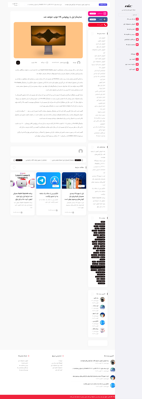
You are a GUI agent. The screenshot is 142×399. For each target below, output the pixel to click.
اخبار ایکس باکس (100, 91)
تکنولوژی (102, 124)
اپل (97, 250)
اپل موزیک (94, 255)
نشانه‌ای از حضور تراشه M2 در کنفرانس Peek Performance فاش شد (36, 160)
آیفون (95, 233)
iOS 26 (102, 228)
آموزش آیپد (102, 38)
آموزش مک (102, 68)
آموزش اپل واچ (101, 47)
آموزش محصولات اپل (99, 62)
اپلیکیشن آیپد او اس (99, 74)
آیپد (94, 248)
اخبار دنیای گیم (101, 100)
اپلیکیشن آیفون (100, 262)
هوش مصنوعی (101, 274)
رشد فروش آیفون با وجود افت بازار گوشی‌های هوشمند (83, 4)
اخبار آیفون (79, 212)
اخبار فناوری (102, 103)
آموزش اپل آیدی (100, 44)
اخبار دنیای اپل (52, 207)
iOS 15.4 (102, 226)
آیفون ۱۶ (102, 246)
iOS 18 (96, 226)
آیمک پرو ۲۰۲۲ (100, 248)
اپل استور (96, 253)
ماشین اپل (95, 264)
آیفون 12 (102, 235)
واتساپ (102, 279)
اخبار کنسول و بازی (100, 106)
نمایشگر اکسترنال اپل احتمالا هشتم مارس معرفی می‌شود (63, 160)
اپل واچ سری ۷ (95, 257)
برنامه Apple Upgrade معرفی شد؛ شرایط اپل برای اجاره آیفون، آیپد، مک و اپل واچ (22, 196)
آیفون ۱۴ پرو (101, 244)
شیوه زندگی (102, 130)
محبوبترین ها (101, 270)
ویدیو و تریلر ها (100, 136)
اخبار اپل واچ (101, 85)
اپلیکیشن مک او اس (99, 76)
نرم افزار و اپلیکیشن (99, 133)
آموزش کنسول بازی (100, 56)
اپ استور (102, 250)
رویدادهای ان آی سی (99, 127)
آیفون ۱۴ (95, 242)
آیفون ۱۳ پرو (101, 242)
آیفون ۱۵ (95, 244)
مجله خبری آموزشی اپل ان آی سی (98, 267)
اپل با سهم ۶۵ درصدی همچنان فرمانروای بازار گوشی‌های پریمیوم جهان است (74, 196)
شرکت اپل (102, 264)
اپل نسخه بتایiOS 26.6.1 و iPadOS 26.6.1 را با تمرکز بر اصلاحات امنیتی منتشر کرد (47, 4)
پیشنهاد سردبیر (100, 281)
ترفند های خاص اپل (99, 121)
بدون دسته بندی (100, 115)
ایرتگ (94, 262)
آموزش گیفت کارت (100, 59)
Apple (102, 222)
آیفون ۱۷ (97, 246)
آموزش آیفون (101, 41)
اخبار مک (102, 109)
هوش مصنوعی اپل (100, 277)
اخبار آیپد (28, 212)
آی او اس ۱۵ (101, 233)
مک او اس (93, 270)
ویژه (98, 279)
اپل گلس (102, 259)
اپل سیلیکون (101, 255)
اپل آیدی (102, 253)
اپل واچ (102, 257)
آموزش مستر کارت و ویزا (98, 65)
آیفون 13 (96, 235)
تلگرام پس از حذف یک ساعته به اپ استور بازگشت (98, 192)
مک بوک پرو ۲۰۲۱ (100, 272)
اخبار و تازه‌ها (101, 112)
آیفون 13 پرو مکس (99, 239)
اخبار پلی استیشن (100, 94)
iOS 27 (97, 228)
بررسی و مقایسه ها (99, 118)
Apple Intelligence (100, 224)
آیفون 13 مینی (101, 237)
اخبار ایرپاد (102, 88)
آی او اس (94, 231)
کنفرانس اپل (101, 283)
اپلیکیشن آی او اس (99, 71)
